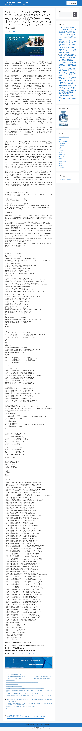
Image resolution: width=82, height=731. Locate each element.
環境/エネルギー (63, 159)
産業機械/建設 (18, 715)
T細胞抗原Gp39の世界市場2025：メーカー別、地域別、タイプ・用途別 (22, 682)
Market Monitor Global (64, 141)
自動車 (60, 163)
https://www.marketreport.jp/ (66, 179)
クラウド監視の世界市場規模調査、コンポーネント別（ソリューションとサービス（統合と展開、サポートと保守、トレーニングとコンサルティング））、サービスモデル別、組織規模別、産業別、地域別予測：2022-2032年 (29, 678)
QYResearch (9, 715)
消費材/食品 (62, 152)
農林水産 (61, 165)
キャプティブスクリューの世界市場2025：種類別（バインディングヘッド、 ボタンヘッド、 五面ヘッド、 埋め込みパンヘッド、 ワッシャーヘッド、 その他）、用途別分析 (68, 80)
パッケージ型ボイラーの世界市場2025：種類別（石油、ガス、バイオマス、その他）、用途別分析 (67, 29)
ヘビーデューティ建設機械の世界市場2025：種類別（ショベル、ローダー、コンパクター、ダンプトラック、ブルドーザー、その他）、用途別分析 (67, 72)
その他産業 (61, 145)
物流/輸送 (61, 156)
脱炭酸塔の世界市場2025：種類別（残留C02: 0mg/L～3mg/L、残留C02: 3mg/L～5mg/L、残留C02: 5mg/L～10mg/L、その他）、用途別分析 (68, 36)
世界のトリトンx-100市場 (12, 684)
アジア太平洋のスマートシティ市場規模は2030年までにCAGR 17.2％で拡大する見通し (25, 688)
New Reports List (72, 3)
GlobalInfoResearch (64, 137)
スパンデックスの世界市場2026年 (13, 674)
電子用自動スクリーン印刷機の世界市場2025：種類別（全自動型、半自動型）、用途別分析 (25, 718)
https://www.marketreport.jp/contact (29, 653)
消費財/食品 (62, 154)
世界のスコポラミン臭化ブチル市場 (14, 686)
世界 (14, 715)
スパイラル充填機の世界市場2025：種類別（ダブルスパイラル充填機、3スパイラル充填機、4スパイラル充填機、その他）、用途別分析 (68, 64)
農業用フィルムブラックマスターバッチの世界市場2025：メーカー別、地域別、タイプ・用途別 (26, 716)
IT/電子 (60, 139)
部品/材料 (61, 167)
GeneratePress (52, 724)
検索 (60, 11)
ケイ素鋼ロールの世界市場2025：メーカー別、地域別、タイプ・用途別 (22, 693)
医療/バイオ (62, 150)
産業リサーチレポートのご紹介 (16, 2)
